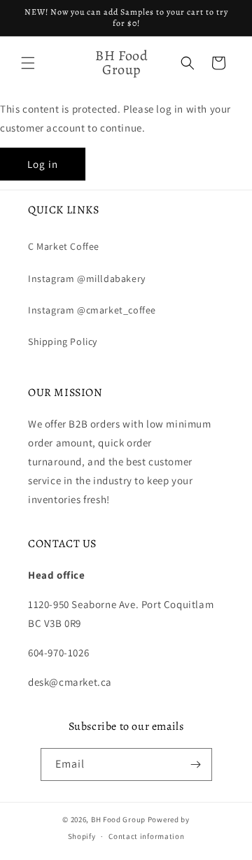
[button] (28, 63)
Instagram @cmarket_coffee (92, 310)
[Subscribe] (196, 764)
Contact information (146, 836)
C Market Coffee (63, 246)
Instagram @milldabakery (87, 278)
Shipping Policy (62, 341)
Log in (42, 164)
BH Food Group (118, 819)
